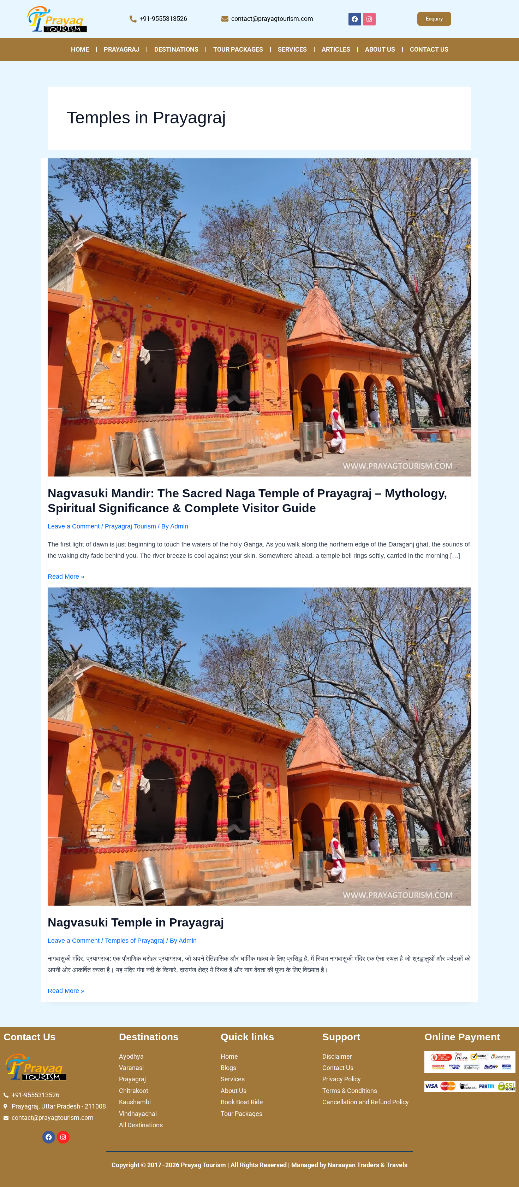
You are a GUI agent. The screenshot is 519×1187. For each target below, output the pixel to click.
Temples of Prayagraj (135, 940)
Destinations (176, 49)
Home (80, 49)
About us (380, 49)
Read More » (66, 575)
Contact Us (429, 49)
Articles (336, 49)
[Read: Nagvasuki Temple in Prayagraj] (259, 746)
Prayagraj (121, 49)
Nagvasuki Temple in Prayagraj (136, 922)
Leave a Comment (74, 526)
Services (292, 49)
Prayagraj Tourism (130, 526)
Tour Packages (238, 49)
